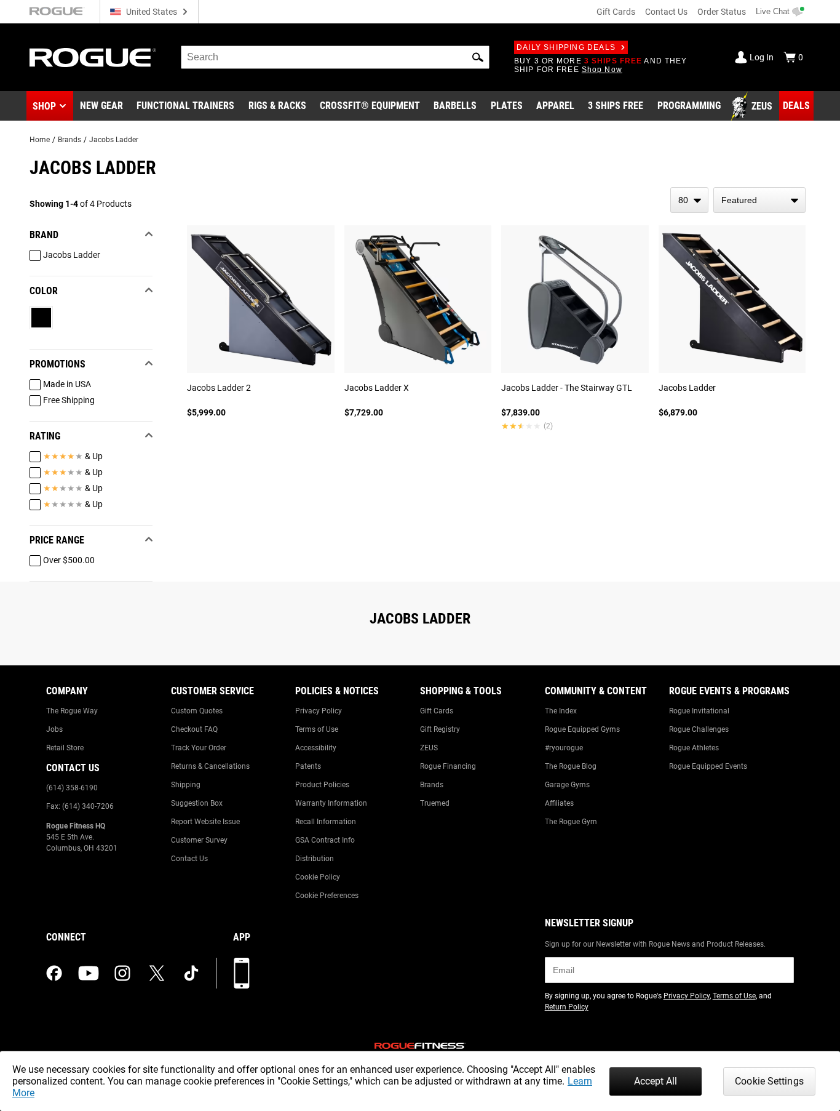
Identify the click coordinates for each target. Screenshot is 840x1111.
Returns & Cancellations (210, 766)
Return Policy (566, 1007)
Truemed (435, 803)
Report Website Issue (205, 821)
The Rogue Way (72, 711)
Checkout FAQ (194, 729)
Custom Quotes (197, 711)
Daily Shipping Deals (566, 47)
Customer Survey (199, 840)
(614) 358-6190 (72, 788)
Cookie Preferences (327, 895)
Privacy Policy (318, 711)
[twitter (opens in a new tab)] (156, 973)
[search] (335, 57)
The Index (561, 711)
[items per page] (689, 200)
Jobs (54, 729)
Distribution (314, 858)
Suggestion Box (197, 803)
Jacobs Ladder (113, 139)
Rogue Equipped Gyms (582, 729)
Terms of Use (316, 729)
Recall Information (325, 821)
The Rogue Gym (571, 821)
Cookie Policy (317, 877)
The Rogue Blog (570, 766)
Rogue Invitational (699, 711)
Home (40, 139)
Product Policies (322, 784)
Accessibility (315, 748)
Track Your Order (198, 748)
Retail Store (65, 748)
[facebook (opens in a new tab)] (54, 973)
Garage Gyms (567, 784)
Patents (308, 766)
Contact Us (666, 12)
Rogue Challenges (699, 729)
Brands (69, 139)
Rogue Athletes (694, 748)
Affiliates (559, 803)
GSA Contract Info (325, 840)
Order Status (721, 12)
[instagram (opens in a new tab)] (122, 973)
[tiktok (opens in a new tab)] (191, 973)
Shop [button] (44, 106)
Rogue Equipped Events (708, 766)
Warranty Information (331, 803)
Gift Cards (615, 12)
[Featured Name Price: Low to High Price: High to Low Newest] (759, 200)
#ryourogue (564, 748)
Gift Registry (440, 729)
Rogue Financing (448, 766)
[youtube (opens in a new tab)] (88, 973)
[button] (477, 57)
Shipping (185, 784)
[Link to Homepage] (93, 57)
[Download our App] (241, 973)
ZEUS (429, 748)
